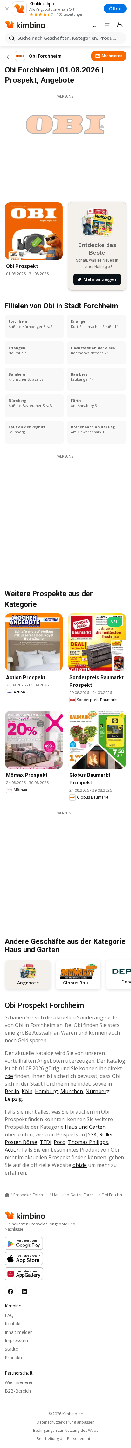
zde (9, 1075)
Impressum (16, 1340)
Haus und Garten (85, 1126)
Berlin (12, 1091)
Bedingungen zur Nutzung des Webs (65, 1430)
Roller (106, 1134)
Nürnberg (98, 1091)
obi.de (79, 1165)
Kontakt (13, 1323)
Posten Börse (21, 1142)
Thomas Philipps (88, 1142)
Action (12, 1149)
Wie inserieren (19, 1382)
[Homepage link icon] (7, 1194)
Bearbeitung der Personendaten (66, 1438)
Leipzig (13, 1098)
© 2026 (65, 1414)
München (71, 1091)
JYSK (91, 1134)
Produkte (14, 1358)
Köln (27, 1091)
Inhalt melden (19, 1332)
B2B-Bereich (18, 1391)
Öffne (115, 8)
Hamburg (46, 1091)
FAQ (9, 1315)
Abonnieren (111, 56)
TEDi (45, 1142)
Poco (60, 1142)
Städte (11, 1349)
